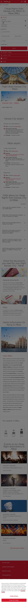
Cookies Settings (14, 596)
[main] (14, 591)
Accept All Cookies (14, 600)
